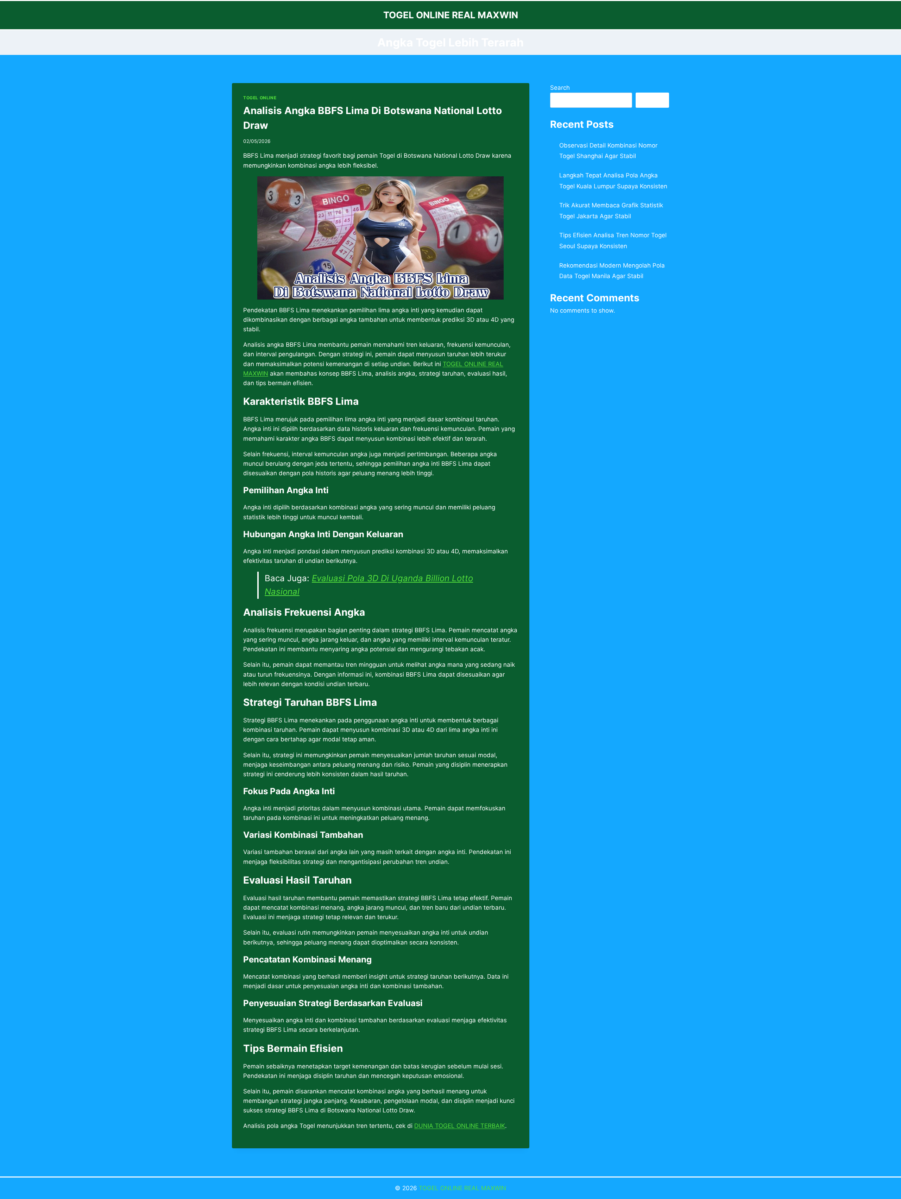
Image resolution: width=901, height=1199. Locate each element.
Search (560, 87)
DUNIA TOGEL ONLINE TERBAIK (459, 1125)
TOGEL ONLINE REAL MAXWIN (461, 1188)
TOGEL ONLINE (259, 97)
